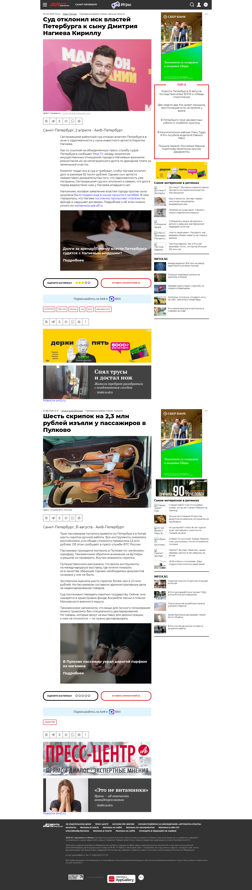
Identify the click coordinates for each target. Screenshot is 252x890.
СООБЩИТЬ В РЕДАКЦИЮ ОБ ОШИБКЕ (157, 831)
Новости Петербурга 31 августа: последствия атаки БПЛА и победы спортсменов (181, 94)
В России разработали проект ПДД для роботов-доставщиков (187, 593)
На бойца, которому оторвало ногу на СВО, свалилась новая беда (187, 298)
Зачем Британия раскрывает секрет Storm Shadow (187, 616)
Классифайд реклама (77, 831)
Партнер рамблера (95, 877)
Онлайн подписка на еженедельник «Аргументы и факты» (169, 824)
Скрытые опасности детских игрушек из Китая (188, 582)
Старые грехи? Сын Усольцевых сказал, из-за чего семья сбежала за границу (188, 508)
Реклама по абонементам (140, 828)
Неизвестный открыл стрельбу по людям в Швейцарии (186, 287)
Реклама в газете (89, 828)
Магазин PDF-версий (123, 824)
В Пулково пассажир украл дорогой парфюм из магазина (105, 664)
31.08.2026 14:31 (51, 410)
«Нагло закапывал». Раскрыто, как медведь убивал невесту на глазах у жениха (188, 235)
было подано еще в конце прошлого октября (106, 195)
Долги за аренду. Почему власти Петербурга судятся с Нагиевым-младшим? (105, 251)
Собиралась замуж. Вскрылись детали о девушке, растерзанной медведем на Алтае (186, 224)
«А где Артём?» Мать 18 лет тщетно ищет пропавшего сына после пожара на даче (187, 530)
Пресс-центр (101, 824)
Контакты (71, 828)
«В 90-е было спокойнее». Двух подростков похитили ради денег (187, 562)
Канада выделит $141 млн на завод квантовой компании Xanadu (186, 264)
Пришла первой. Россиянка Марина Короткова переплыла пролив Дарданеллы (182, 149)
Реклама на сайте (112, 828)
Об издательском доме (78, 824)
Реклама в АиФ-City (169, 828)
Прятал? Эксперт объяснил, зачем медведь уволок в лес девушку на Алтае (187, 553)
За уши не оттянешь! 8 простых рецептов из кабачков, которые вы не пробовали (189, 519)
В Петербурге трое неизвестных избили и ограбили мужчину (181, 121)
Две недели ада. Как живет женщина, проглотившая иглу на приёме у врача (181, 108)
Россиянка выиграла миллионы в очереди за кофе (186, 309)
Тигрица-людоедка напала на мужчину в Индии (184, 275)
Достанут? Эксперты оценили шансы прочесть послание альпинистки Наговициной (189, 190)
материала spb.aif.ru (88, 205)
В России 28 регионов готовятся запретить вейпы (185, 627)
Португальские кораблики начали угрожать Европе (186, 604)
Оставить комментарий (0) (126, 283)
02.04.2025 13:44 (51, 14)
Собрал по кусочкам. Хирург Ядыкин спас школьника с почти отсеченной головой (189, 541)
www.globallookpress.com (76, 113)
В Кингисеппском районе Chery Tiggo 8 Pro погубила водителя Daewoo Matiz (182, 135)
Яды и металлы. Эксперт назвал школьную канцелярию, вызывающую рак (186, 201)
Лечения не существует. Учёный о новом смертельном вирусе (187, 211)
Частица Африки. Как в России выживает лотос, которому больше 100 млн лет (188, 246)
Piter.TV (98, 154)
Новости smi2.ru (54, 400)
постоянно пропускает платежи (118, 198)
